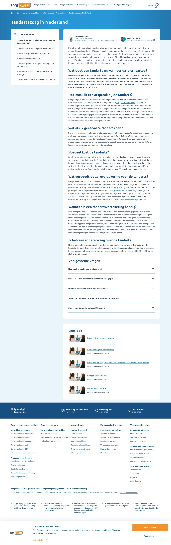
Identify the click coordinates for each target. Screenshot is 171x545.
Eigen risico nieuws (108, 449)
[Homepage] (21, 4)
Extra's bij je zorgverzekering (100, 338)
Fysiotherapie (76, 433)
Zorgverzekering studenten (22, 441)
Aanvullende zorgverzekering (23, 473)
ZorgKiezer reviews (138, 441)
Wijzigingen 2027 (137, 457)
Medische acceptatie (96, 388)
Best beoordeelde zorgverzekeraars (55, 437)
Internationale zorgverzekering (23, 453)
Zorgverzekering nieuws (110, 437)
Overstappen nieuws (108, 453)
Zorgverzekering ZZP (19, 449)
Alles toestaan (150, 528)
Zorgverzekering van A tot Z (141, 461)
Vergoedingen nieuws (109, 445)
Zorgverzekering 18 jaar (20, 437)
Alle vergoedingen (78, 453)
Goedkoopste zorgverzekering (23, 461)
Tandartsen (134, 473)
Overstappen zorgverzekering (142, 449)
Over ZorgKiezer (137, 433)
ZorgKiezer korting (138, 437)
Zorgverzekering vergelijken (28, 13)
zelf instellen (38, 540)
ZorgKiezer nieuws (107, 433)
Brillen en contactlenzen (80, 449)
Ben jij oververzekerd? (97, 375)
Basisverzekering (18, 465)
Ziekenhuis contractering (51, 441)
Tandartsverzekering (19, 469)
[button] (138, 409)
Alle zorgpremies (18, 476)
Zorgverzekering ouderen (21, 445)
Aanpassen (149, 536)
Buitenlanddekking (78, 441)
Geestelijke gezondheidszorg (100, 349)
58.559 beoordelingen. (129, 492)
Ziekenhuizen (135, 469)
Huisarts (133, 477)
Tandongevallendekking (80, 445)
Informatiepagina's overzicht (54, 13)
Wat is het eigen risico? (139, 453)
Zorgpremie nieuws (108, 441)
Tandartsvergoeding (79, 437)
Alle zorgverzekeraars (49, 433)
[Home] (12, 13)
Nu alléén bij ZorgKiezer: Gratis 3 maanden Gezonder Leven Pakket (118, 362)
